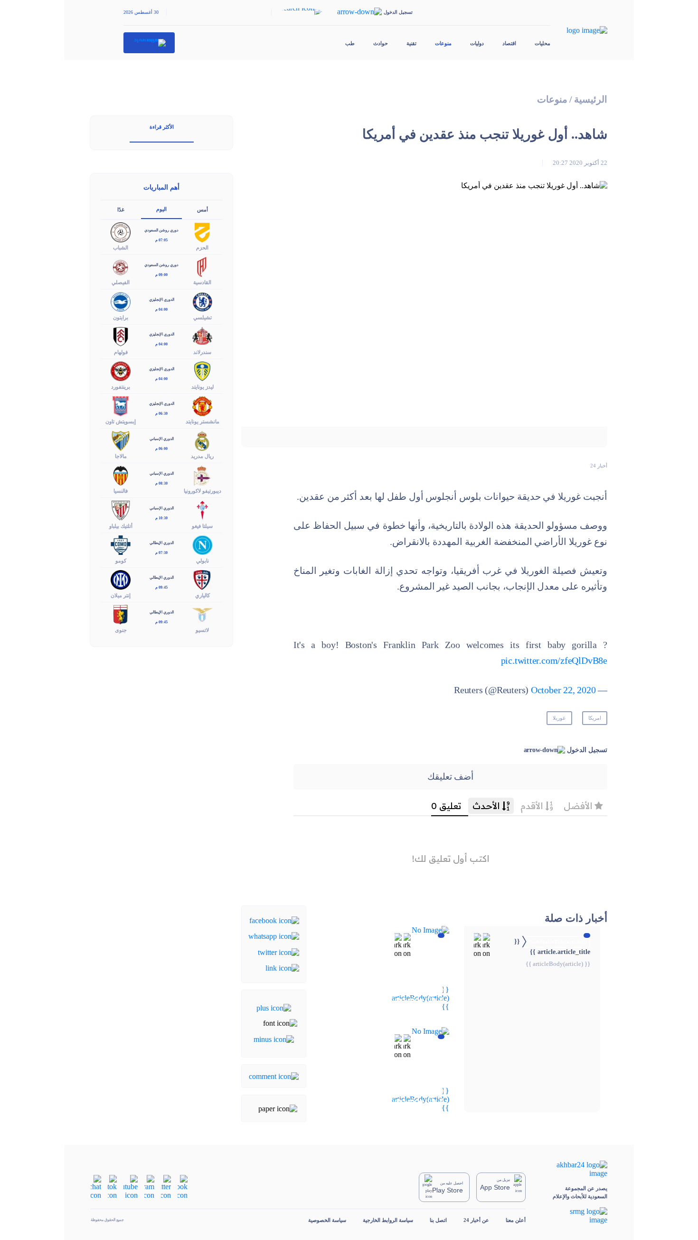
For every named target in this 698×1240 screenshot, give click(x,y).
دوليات (477, 43)
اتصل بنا (438, 1220)
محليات (542, 43)
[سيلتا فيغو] (202, 510)
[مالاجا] (121, 440)
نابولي (202, 560)
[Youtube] (130, 1187)
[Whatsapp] (273, 936)
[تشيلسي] (202, 301)
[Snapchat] (96, 1187)
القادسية (202, 282)
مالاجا (121, 456)
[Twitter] (278, 951)
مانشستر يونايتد (202, 421)
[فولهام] (121, 336)
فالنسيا (120, 491)
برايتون (120, 317)
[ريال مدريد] (202, 440)
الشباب (120, 247)
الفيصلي (121, 282)
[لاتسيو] (202, 614)
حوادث (380, 43)
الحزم (202, 247)
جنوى (121, 630)
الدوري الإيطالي (162, 543)
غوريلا (559, 718)
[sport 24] (149, 43)
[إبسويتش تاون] (121, 405)
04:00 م (161, 309)
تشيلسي (202, 317)
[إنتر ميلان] (121, 579)
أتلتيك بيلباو (120, 526)
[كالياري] (202, 579)
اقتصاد (509, 43)
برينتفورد (120, 387)
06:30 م (161, 413)
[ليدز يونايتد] (202, 370)
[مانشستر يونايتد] (202, 405)
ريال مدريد (202, 456)
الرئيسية (590, 100)
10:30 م (161, 518)
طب (350, 43)
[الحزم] (202, 232)
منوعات (443, 43)
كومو (120, 560)
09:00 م (161, 275)
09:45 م (161, 587)
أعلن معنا (516, 1220)
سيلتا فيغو (202, 526)
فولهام (121, 352)
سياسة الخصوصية (327, 1220)
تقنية (411, 43)
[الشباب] (121, 232)
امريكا (594, 718)
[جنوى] (121, 614)
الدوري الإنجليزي (161, 299)
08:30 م (161, 483)
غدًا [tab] (120, 209)
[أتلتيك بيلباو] (121, 510)
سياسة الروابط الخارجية (388, 1220)
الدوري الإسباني (162, 439)
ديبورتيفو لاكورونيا (202, 491)
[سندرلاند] (202, 336)
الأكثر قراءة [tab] (162, 127)
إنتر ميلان (121, 595)
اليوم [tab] (161, 209)
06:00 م (161, 449)
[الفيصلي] (121, 266)
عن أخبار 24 (476, 1220)
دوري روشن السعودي (161, 230)
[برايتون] (121, 301)
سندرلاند (202, 352)
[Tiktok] (112, 1187)
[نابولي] (202, 544)
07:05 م (161, 240)
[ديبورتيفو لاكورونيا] (202, 475)
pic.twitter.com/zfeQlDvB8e (554, 661)
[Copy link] (282, 967)
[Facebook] (274, 920)
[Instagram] (149, 1187)
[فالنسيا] (121, 475)
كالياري (202, 595)
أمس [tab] (202, 209)
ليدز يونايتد (202, 387)
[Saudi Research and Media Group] (574, 1215)
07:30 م (161, 553)
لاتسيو (202, 630)
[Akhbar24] (574, 1169)
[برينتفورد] (121, 370)
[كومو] (121, 544)
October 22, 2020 (563, 690)
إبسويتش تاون (120, 421)
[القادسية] (202, 266)
